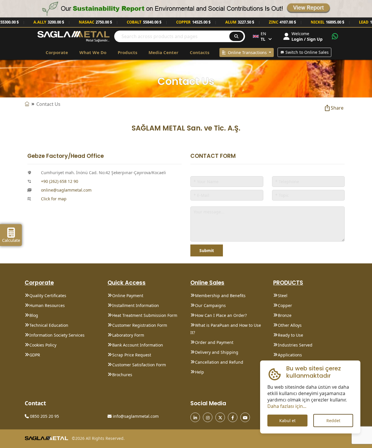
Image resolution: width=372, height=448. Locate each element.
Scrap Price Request (131, 355)
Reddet (333, 420)
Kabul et (287, 420)
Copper (285, 305)
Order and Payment (214, 342)
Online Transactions (247, 52)
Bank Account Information (137, 345)
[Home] (27, 104)
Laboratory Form (128, 335)
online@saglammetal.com (66, 190)
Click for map (54, 198)
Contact (35, 403)
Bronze (284, 315)
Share (337, 108)
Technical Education (48, 325)
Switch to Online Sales (306, 52)
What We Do (92, 52)
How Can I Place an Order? (221, 315)
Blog (33, 315)
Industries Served (295, 345)
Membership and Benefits (220, 295)
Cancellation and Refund (219, 362)
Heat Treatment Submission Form (144, 315)
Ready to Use (290, 335)
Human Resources (47, 305)
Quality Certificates (47, 295)
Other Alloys (290, 325)
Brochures (122, 374)
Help (199, 372)
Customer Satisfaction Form (139, 364)
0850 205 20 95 (44, 416)
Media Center (163, 52)
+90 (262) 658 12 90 (59, 181)
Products (127, 52)
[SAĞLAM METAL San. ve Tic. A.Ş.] (73, 36)
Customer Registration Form (139, 325)
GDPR (34, 355)
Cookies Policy (42, 345)
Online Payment (127, 295)
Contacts (199, 52)
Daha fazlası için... (286, 406)
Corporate (57, 52)
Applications (290, 355)
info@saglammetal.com (135, 416)
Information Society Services (57, 335)
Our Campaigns (210, 305)
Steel (282, 295)
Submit (206, 250)
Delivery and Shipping (216, 352)
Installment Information (135, 305)
